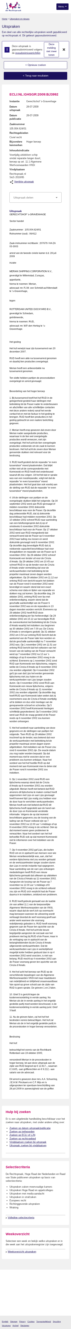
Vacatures (6, 1325)
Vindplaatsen (17, 169)
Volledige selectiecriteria (21, 1217)
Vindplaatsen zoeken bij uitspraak (27, 1142)
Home (4, 19)
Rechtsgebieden (18, 132)
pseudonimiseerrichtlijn (27, 53)
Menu (61, 6)
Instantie (14, 101)
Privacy (22, 1321)
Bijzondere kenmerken (15, 143)
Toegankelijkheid (43, 1321)
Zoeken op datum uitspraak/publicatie (30, 1128)
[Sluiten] (64, 49)
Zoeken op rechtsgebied (22, 1138)
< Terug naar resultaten (35, 75)
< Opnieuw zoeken (35, 65)
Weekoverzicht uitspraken (22, 1251)
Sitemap (13, 1321)
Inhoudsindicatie (19, 150)
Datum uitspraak (14, 108)
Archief (15, 1325)
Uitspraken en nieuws (20, 19)
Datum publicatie (15, 117)
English (5, 1321)
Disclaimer (24, 1325)
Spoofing (57, 1321)
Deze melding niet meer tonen (51, 49)
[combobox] (35, 197)
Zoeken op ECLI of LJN (22, 1135)
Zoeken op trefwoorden (21, 1131)
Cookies (30, 1321)
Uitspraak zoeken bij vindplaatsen (27, 1145)
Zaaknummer (17, 124)
